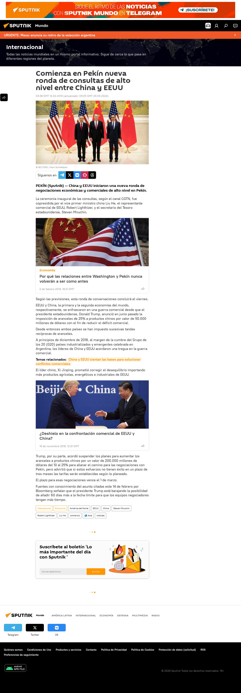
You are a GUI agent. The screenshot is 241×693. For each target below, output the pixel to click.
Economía (47, 270)
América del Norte (79, 508)
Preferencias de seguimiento (21, 654)
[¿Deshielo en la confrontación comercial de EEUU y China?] (92, 404)
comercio (75, 515)
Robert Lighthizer (46, 515)
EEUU (95, 508)
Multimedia (140, 615)
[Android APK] (15, 668)
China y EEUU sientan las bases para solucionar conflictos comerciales (88, 361)
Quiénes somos (13, 649)
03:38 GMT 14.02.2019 (49, 96)
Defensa (122, 615)
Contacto (91, 649)
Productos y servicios (68, 649)
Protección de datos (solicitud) (177, 649)
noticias (100, 515)
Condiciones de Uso (39, 649)
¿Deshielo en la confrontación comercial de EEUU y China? (87, 436)
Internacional (44, 508)
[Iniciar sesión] (216, 25)
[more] (143, 288)
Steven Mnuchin (121, 508)
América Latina (62, 615)
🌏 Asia (88, 515)
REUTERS (43, 167)
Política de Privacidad (114, 649)
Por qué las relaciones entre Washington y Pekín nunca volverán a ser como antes (91, 279)
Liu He (62, 515)
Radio (156, 615)
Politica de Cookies (142, 649)
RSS (203, 649)
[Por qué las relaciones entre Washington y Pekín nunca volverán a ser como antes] (92, 242)
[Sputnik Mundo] (18, 29)
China (106, 508)
